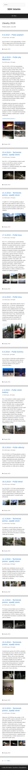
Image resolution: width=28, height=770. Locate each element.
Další (9, 760)
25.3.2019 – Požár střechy (13, 447)
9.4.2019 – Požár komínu (12, 352)
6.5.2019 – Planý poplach (13, 35)
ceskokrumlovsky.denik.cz (8, 118)
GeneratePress (22, 767)
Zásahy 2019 (7, 49)
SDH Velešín (14, 9)
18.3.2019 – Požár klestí (12, 482)
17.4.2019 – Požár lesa (12, 235)
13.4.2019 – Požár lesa (12, 297)
